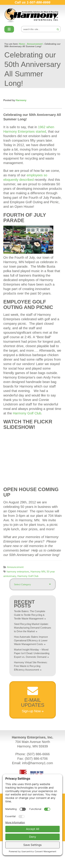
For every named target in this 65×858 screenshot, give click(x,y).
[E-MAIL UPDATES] (32, 694)
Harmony (32, 15)
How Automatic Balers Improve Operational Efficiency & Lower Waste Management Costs (31, 640)
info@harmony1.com (37, 763)
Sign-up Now (31, 711)
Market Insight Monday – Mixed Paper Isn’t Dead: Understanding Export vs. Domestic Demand (31, 653)
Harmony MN (37, 571)
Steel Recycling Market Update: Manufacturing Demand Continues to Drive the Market (32, 628)
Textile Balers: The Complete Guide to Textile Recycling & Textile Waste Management (29, 615)
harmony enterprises (18, 571)
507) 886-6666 (39, 754)
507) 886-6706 (37, 758)
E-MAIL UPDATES (32, 702)
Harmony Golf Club (27, 413)
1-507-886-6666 (38, 2)
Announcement (15, 567)
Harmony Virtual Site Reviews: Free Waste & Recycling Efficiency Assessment (30, 666)
